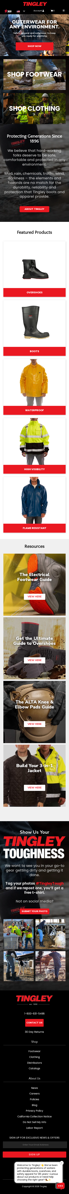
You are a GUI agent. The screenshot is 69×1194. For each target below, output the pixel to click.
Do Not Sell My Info (34, 1122)
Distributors (34, 1063)
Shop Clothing (34, 108)
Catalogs (34, 1068)
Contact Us (34, 1022)
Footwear (34, 1051)
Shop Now (29, 46)
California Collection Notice (34, 1116)
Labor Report (34, 1128)
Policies (34, 1099)
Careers (34, 1093)
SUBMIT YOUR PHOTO (34, 911)
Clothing (34, 1057)
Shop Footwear (34, 74)
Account (38, 10)
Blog (34, 1105)
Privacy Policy (34, 1111)
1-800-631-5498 (34, 1013)
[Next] (65, 35)
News (34, 1088)
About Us (34, 1078)
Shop (34, 1041)
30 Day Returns (34, 1032)
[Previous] (4, 35)
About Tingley (34, 209)
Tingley (43, 1186)
